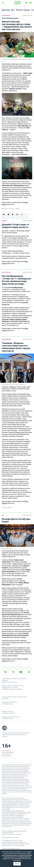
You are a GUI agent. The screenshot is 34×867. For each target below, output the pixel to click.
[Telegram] (8, 214)
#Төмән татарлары (6, 507)
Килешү (17, 863)
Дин (3, 515)
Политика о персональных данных (11, 834)
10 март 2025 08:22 (27, 515)
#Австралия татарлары (8, 208)
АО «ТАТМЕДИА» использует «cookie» (12, 840)
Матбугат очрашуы (23, 10)
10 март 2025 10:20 (27, 15)
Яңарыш (13, 387)
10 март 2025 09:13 (27, 272)
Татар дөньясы (6, 15)
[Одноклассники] (13, 214)
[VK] (5, 672)
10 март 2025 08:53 (27, 339)
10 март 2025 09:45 (27, 220)
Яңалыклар (6, 10)
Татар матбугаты (6, 339)
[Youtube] (21, 672)
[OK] (29, 672)
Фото (13, 10)
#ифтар (17, 208)
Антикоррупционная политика (10, 837)
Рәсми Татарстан (6, 272)
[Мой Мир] (22, 214)
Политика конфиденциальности (11, 848)
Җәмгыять (4, 220)
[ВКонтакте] (3, 214)
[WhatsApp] (17, 214)
